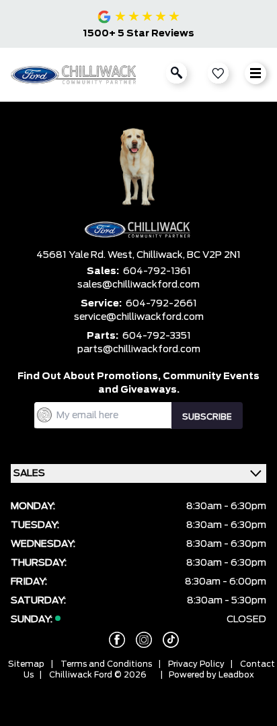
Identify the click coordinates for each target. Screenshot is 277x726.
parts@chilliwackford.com (138, 349)
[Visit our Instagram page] (138, 640)
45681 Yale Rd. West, (86, 255)
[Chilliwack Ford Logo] (74, 75)
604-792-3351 (156, 336)
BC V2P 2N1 (214, 255)
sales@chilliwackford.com (138, 285)
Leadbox (236, 675)
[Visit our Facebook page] (111, 640)
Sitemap (26, 664)
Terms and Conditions (106, 664)
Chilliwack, (161, 255)
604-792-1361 (157, 271)
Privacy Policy (196, 664)
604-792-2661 (161, 303)
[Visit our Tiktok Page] (165, 640)
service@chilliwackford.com (139, 317)
